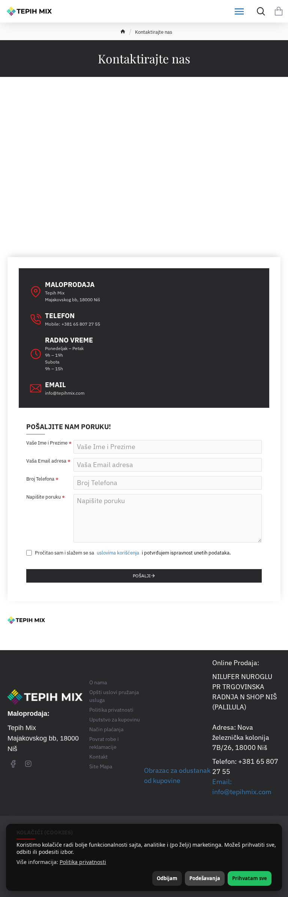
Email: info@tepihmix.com (242, 786)
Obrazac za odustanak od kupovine (177, 775)
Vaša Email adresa (46, 461)
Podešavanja (204, 878)
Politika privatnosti (83, 862)
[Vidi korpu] (278, 11)
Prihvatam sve (249, 878)
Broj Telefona (40, 479)
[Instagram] (28, 763)
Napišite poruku (43, 497)
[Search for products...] (259, 11)
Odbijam (167, 878)
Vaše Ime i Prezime (47, 443)
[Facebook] (13, 763)
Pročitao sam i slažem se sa (86, 553)
